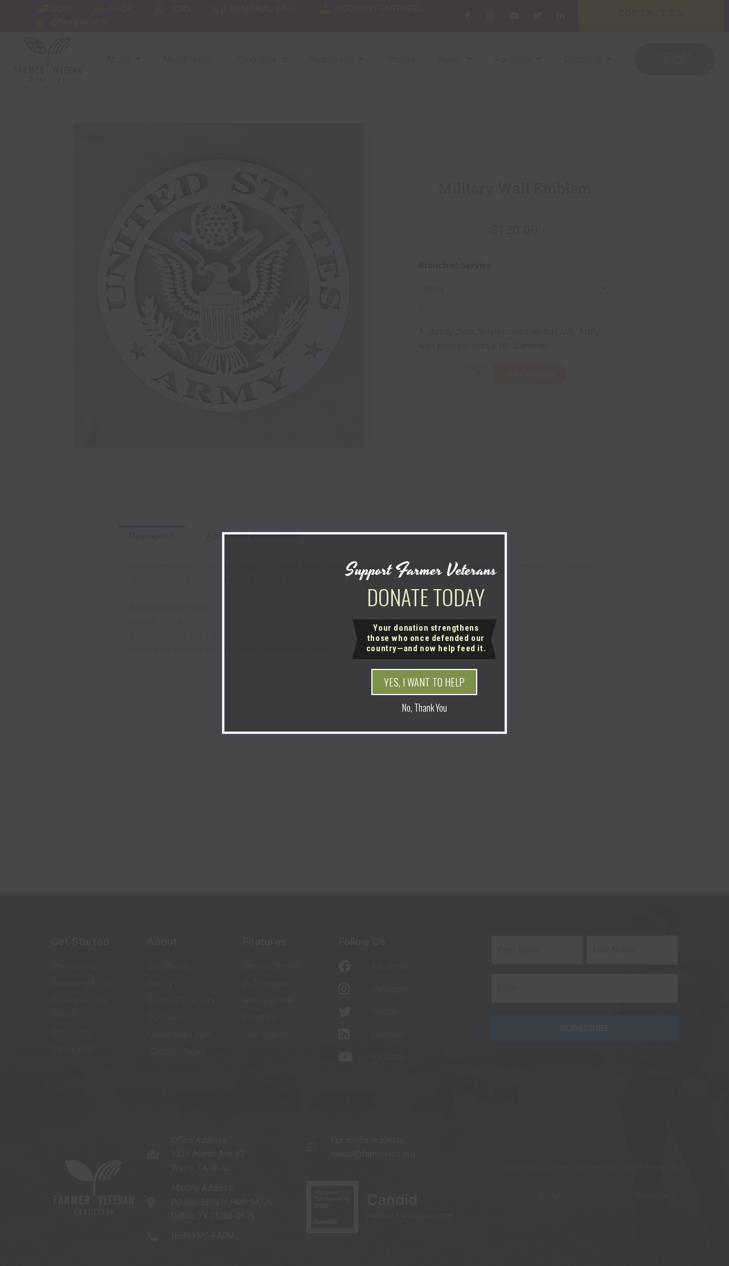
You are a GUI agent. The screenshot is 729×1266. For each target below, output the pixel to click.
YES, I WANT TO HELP (424, 682)
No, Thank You (424, 707)
